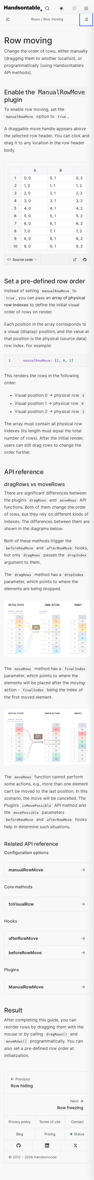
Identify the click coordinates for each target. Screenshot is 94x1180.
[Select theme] (61, 8)
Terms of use (50, 1122)
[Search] (47, 8)
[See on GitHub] (85, 260)
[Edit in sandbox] (75, 260)
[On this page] (86, 19)
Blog (19, 1134)
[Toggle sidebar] (8, 19)
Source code (23, 259)
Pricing (49, 1134)
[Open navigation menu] (86, 8)
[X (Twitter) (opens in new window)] (75, 1145)
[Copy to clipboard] (82, 362)
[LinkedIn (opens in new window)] (47, 1145)
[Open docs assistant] (74, 8)
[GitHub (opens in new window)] (18, 1145)
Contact (77, 1122)
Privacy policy (20, 1122)
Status (82, 1135)
